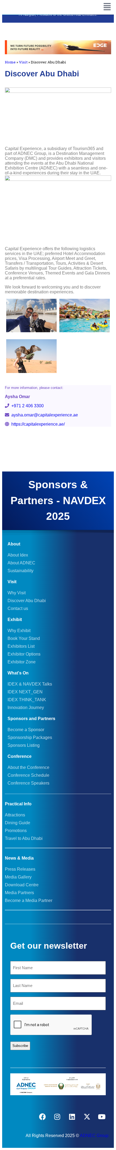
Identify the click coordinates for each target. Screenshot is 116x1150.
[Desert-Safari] (31, 356)
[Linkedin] (72, 1117)
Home (10, 62)
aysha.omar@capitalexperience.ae (44, 415)
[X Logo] (87, 1117)
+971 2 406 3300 (27, 405)
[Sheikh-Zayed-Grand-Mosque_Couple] (31, 316)
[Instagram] (57, 1117)
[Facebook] (42, 1117)
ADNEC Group (94, 1135)
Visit (23, 62)
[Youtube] (101, 1117)
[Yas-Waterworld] (84, 316)
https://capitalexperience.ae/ (37, 424)
